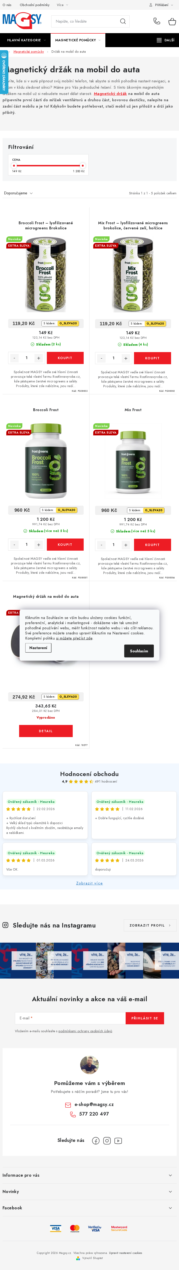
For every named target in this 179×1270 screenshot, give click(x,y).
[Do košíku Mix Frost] (152, 545)
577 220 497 (158, 21)
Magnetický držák (110, 93)
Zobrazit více (89, 883)
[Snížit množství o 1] (14, 358)
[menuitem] (27, 40)
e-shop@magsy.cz (94, 1104)
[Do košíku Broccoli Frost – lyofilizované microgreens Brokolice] (65, 358)
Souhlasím (139, 651)
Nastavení (38, 647)
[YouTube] (118, 1140)
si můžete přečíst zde (74, 638)
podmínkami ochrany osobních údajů (85, 1031)
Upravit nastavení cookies (125, 1253)
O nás (7, 5)
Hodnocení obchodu (89, 774)
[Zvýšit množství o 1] (38, 358)
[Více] (165, 40)
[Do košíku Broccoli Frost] (65, 545)
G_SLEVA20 (68, 323)
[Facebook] (96, 1140)
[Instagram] (107, 1140)
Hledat (123, 21)
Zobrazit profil (147, 925)
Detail (46, 731)
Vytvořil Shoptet (92, 1258)
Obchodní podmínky (35, 5)
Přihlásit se (144, 1018)
